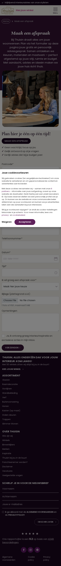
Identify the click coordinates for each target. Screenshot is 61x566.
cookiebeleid (19, 215)
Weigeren (7, 221)
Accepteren (25, 221)
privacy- (6, 215)
